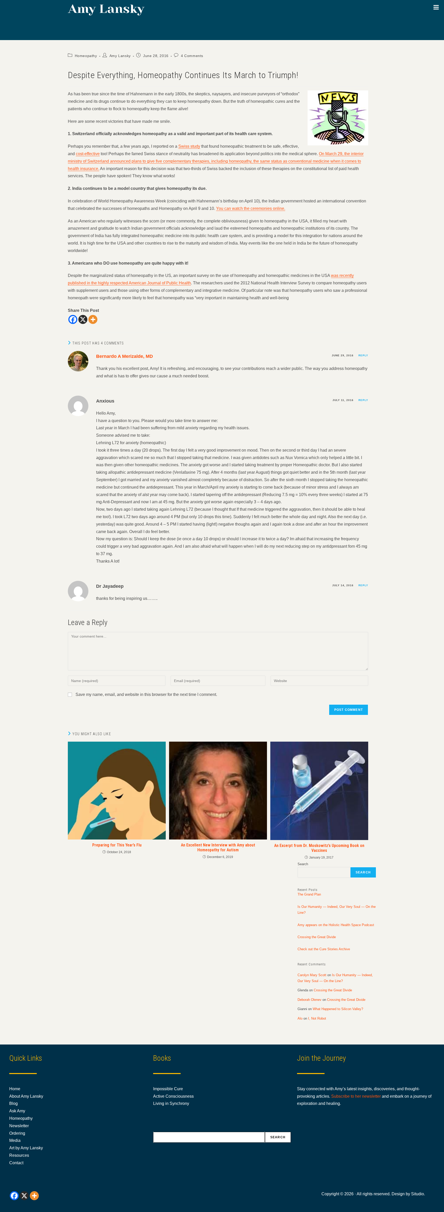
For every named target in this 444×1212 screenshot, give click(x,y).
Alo (300, 1018)
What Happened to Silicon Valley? (338, 1009)
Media (15, 1140)
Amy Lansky (120, 56)
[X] (82, 319)
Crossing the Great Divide (317, 937)
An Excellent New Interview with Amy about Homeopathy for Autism (218, 847)
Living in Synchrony (171, 1103)
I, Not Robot (317, 1018)
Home (14, 1089)
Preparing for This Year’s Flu (117, 845)
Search (303, 864)
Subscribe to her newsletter (356, 1096)
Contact (16, 1163)
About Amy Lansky (26, 1096)
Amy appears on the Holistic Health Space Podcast (336, 925)
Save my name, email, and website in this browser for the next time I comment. (146, 694)
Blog (13, 1103)
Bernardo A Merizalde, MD (124, 356)
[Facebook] (72, 319)
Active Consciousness (173, 1096)
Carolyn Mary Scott (312, 975)
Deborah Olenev (309, 1000)
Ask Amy (17, 1111)
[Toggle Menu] (436, 7)
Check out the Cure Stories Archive (324, 949)
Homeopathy (86, 56)
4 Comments (192, 56)
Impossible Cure (168, 1089)
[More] (92, 319)
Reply (363, 355)
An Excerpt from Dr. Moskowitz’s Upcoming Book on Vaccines (319, 848)
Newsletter (19, 1126)
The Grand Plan (309, 894)
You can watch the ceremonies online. (250, 208)
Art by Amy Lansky (26, 1148)
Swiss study (189, 146)
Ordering (17, 1133)
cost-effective (88, 154)
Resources (19, 1155)
